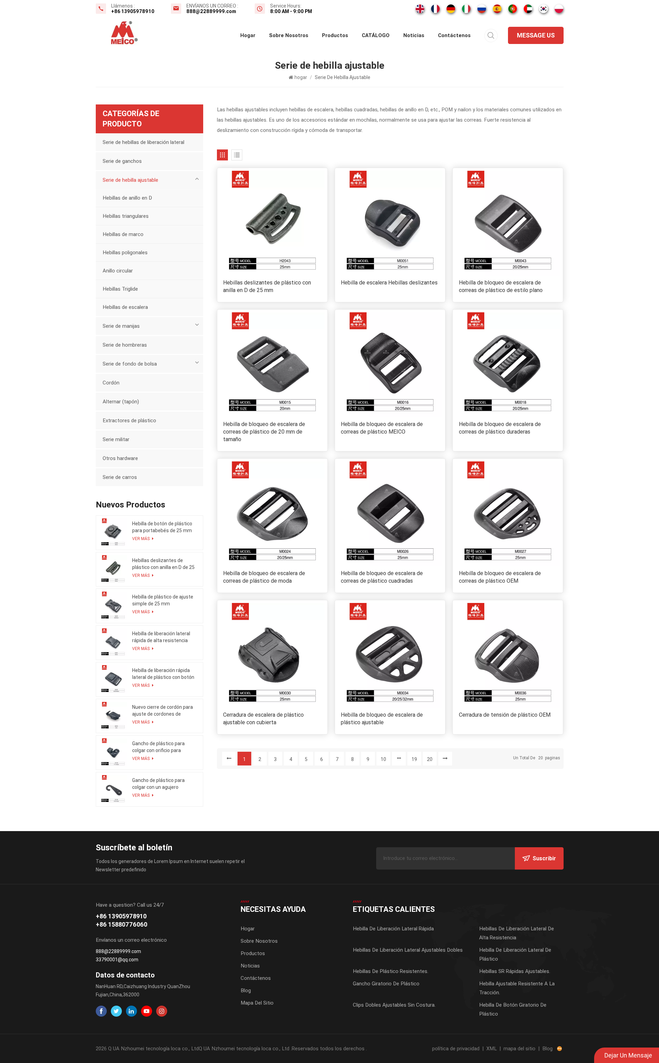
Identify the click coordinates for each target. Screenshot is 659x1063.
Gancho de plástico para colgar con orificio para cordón (158, 747)
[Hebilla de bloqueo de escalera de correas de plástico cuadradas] (390, 513)
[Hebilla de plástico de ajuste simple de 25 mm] (113, 606)
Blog (246, 990)
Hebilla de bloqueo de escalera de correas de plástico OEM (500, 577)
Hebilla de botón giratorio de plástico (512, 1009)
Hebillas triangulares (126, 216)
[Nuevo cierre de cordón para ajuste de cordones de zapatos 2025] (113, 716)
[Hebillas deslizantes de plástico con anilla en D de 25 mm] (272, 223)
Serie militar (116, 439)
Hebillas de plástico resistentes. (390, 971)
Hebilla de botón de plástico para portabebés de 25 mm (162, 527)
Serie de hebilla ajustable (130, 180)
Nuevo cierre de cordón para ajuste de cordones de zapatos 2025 (162, 710)
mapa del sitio (519, 1048)
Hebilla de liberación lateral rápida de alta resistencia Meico (161, 637)
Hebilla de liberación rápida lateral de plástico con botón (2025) (163, 674)
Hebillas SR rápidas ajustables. (514, 971)
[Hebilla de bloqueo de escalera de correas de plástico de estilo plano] (507, 223)
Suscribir (544, 858)
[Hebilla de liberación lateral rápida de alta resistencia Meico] (113, 642)
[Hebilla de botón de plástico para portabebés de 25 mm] (113, 532)
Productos (335, 35)
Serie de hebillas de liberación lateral (143, 142)
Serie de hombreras (125, 345)
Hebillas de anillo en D (127, 198)
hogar (247, 35)
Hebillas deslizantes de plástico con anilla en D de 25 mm (267, 286)
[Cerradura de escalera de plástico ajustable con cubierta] (272, 655)
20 (429, 759)
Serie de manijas (121, 326)
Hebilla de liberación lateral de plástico (515, 954)
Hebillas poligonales (125, 252)
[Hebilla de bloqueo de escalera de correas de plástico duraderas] (507, 364)
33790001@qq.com (117, 959)
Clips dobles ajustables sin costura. (394, 1005)
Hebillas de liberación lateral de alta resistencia (516, 933)
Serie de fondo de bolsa (130, 364)
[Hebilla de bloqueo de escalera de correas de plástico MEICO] (390, 364)
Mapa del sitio (257, 1003)
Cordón (111, 383)
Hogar (248, 929)
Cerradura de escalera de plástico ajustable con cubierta (263, 719)
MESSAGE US (536, 35)
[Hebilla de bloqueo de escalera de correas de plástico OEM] (507, 513)
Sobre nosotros (288, 35)
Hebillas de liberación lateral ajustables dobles (408, 950)
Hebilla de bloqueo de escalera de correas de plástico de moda (264, 577)
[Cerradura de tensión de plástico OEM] (507, 655)
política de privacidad (455, 1048)
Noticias (413, 35)
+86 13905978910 (132, 11)
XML (491, 1048)
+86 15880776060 (121, 924)
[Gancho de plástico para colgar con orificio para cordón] (113, 752)
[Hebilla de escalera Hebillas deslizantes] (390, 223)
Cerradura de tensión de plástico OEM (505, 715)
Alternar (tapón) (121, 402)
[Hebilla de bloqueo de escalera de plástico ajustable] (390, 655)
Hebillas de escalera (125, 307)
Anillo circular (118, 271)
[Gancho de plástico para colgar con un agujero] (113, 789)
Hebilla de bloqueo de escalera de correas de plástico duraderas (500, 428)
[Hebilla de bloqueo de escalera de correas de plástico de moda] (272, 513)
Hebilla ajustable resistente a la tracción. (517, 988)
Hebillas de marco (123, 234)
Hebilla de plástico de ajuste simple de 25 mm (162, 600)
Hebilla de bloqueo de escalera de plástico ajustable (382, 719)
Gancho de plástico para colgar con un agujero (158, 783)
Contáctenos (454, 35)
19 (414, 759)
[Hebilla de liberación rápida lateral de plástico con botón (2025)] (113, 679)
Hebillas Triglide (120, 289)
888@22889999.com (211, 11)
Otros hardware (120, 458)
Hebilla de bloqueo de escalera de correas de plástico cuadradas (382, 577)
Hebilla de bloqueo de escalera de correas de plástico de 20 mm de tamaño (264, 432)
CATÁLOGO (376, 35)
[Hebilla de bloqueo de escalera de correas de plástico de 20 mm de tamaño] (272, 364)
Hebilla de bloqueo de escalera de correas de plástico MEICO (382, 428)
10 (383, 759)
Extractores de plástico (129, 420)
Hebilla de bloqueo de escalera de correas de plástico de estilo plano (501, 286)
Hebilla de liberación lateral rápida (393, 929)
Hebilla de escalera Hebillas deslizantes (389, 282)
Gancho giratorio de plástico (386, 984)
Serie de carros (120, 477)
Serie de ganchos (122, 161)
